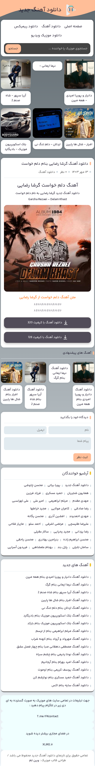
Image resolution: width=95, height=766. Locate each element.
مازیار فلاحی (16, 524)
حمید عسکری (54, 493)
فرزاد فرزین (33, 493)
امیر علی (38, 501)
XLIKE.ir (47, 744)
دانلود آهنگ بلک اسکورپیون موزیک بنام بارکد (58, 623)
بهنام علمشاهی (42, 547)
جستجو (13, 48)
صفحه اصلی (73, 26)
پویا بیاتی (54, 485)
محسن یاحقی (25, 539)
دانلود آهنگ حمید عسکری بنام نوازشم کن (61, 677)
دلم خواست (23, 193)
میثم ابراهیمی (58, 501)
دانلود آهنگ (51, 26)
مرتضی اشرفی (54, 524)
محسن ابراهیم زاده (76, 539)
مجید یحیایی (61, 531)
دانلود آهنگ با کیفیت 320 (45, 322)
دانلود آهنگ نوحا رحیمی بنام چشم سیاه (62, 654)
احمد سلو (34, 524)
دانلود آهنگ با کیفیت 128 (45, 337)
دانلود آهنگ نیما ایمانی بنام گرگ (67, 584)
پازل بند (62, 547)
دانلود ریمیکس (26, 26)
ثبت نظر (82, 457)
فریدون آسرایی (17, 547)
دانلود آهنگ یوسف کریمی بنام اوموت (63, 669)
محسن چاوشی (33, 485)
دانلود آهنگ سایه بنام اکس (70, 685)
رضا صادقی (81, 508)
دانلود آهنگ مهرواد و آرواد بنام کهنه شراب (60, 639)
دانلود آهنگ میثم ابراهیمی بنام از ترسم (62, 631)
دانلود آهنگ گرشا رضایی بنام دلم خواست (54, 164)
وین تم (34, 760)
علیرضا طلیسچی (78, 524)
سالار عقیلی (41, 531)
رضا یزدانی (82, 531)
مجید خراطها (38, 508)
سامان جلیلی (80, 547)
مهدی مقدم (80, 501)
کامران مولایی (60, 508)
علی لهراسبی (20, 501)
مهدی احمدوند (79, 516)
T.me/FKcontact (47, 716)
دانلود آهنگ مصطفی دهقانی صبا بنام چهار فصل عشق (53, 646)
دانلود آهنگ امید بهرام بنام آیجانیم (65, 662)
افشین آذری (56, 516)
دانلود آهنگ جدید (40, 10)
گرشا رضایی (47, 193)
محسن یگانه (35, 516)
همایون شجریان (78, 493)
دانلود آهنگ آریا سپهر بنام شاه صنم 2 (63, 592)
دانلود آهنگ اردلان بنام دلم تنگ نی (65, 608)
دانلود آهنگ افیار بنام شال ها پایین (65, 600)
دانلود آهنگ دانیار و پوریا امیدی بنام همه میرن (57, 577)
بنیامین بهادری (48, 539)
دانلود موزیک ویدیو (46, 35)
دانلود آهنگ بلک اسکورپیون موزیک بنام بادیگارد (56, 615)
